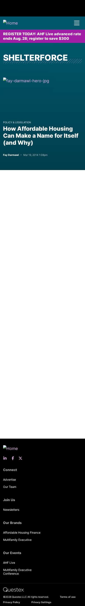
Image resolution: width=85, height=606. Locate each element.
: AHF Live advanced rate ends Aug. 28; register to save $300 (42, 36)
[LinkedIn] (6, 458)
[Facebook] (14, 458)
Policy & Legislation (17, 122)
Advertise (9, 479)
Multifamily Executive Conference (17, 571)
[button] (77, 23)
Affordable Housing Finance (21, 532)
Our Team (9, 487)
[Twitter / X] (22, 458)
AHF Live (9, 562)
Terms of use (68, 596)
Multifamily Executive (17, 539)
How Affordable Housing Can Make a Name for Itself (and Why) (40, 135)
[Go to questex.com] (13, 589)
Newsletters (11, 509)
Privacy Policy (11, 602)
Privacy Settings (41, 602)
